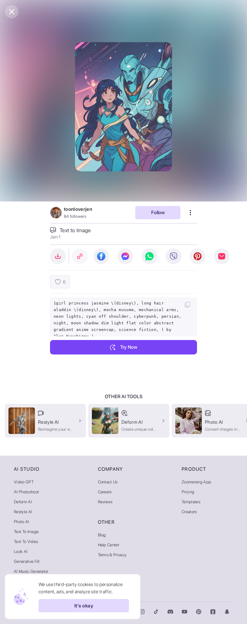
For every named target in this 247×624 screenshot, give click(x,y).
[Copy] (187, 304)
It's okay (83, 606)
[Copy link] (80, 256)
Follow (158, 212)
